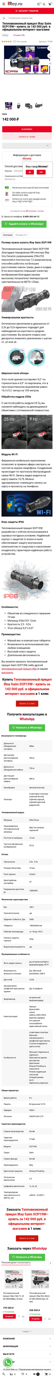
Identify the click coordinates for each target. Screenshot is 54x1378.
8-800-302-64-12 (31, 217)
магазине (7, 672)
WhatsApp (27, 719)
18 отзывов (21, 42)
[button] (50, 1263)
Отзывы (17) (21, 235)
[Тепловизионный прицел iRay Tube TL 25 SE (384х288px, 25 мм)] (13, 1279)
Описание (7, 235)
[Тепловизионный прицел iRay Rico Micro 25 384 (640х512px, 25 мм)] (40, 1279)
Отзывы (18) (19, 35)
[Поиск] (44, 4)
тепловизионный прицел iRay (19, 668)
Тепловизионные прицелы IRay (20, 18)
